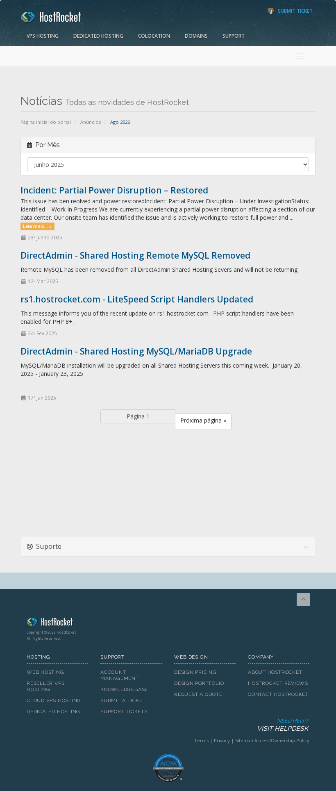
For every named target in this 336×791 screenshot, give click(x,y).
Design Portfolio (199, 683)
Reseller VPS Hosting (45, 686)
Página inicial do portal (45, 122)
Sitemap (244, 740)
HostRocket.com (168, 623)
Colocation (154, 35)
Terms (201, 740)
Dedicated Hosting (98, 35)
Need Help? (282, 725)
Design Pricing (195, 672)
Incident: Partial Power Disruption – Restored (114, 190)
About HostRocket (275, 672)
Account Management (119, 675)
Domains (196, 35)
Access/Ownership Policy (281, 740)
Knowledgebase (124, 689)
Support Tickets (124, 711)
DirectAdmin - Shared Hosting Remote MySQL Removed (135, 255)
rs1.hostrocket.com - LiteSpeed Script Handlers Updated (136, 299)
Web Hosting (45, 672)
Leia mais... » (37, 226)
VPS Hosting (43, 35)
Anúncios (90, 122)
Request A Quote (198, 694)
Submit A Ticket (123, 700)
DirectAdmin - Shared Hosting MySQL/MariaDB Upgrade (136, 351)
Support (233, 35)
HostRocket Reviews (278, 683)
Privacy (222, 740)
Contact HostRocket (278, 694)
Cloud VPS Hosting (54, 700)
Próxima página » (203, 420)
